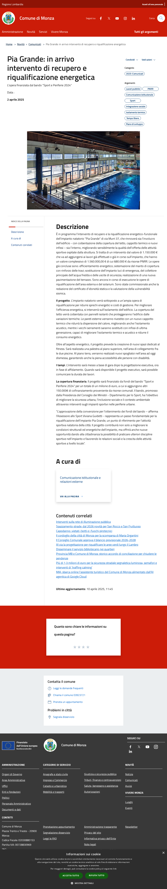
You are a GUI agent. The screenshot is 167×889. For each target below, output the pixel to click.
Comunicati (35, 44)
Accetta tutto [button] (71, 875)
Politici (5, 798)
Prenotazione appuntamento (59, 827)
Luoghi (129, 802)
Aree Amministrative (13, 780)
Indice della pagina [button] (20, 221)
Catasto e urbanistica (55, 786)
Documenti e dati (11, 809)
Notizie (129, 774)
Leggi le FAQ (50, 838)
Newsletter (131, 827)
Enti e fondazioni (11, 792)
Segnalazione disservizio (56, 833)
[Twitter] (107, 18)
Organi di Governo (12, 774)
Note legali (90, 844)
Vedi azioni (147, 59)
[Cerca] (161, 18)
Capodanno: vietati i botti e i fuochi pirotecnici (84, 531)
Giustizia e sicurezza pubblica (100, 774)
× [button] (163, 853)
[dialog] (83, 869)
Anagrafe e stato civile (55, 774)
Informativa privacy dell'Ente (100, 838)
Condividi (130, 59)
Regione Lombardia (12, 4)
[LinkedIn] (132, 18)
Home (9, 44)
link (114, 868)
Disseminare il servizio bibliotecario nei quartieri (85, 549)
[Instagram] (124, 18)
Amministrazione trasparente (100, 827)
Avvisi (128, 786)
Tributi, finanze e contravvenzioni (102, 780)
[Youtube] (116, 18)
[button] (83, 883)
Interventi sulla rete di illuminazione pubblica (83, 522)
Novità (20, 44)
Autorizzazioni (92, 792)
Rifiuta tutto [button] (96, 875)
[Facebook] (99, 18)
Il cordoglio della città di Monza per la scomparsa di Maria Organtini (97, 535)
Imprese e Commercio (55, 780)
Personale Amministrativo (16, 804)
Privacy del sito (92, 833)
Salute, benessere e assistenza (101, 786)
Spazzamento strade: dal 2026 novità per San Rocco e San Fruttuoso (98, 526)
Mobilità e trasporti (53, 792)
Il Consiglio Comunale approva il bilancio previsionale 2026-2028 (96, 540)
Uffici (5, 786)
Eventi (128, 808)
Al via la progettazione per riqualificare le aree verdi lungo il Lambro (97, 544)
